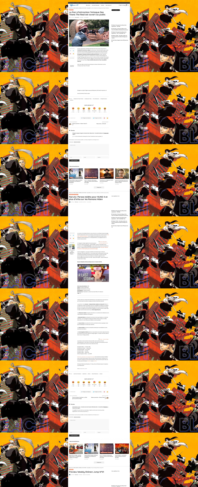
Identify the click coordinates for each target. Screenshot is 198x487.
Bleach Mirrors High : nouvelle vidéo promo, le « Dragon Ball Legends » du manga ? (75, 456)
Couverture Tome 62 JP (72, 66)
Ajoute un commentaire (86, 474)
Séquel (101, 373)
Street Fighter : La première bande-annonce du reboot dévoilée (120, 456)
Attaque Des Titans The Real (78, 98)
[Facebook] (70, 50)
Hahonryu (76, 474)
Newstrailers (77, 17)
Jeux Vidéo (94, 177)
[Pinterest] (70, 53)
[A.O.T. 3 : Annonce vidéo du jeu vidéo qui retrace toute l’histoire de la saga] (91, 173)
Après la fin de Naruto (77, 373)
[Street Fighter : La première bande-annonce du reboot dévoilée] (122, 448)
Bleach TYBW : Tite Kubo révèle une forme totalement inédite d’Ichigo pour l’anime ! (119, 36)
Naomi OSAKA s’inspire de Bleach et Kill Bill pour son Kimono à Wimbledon (75, 181)
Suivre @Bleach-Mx (115, 196)
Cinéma (117, 452)
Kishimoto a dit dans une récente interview (86, 356)
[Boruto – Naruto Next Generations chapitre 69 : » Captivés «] (72, 246)
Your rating (71, 142)
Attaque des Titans (89, 177)
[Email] (73, 53)
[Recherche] (128, 5)
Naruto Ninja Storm (95, 373)
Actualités (71, 9)
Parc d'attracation (96, 98)
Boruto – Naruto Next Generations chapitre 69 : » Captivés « (72, 252)
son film (95, 361)
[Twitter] (73, 50)
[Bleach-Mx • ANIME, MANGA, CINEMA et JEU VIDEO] (73, 5)
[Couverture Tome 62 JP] (72, 62)
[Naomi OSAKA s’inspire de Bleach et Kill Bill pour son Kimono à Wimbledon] (76, 173)
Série (122, 177)
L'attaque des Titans (88, 98)
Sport (71, 177)
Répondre (106, 133)
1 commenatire (86, 17)
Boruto (89, 361)
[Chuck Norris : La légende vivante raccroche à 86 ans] (107, 173)
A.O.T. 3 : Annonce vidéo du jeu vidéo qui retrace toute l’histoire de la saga (91, 181)
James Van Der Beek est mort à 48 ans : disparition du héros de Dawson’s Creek (121, 181)
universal (71, 100)
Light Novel (84, 373)
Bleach (71, 452)
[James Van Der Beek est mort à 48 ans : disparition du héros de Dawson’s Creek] (122, 173)
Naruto (89, 373)
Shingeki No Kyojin (104, 98)
